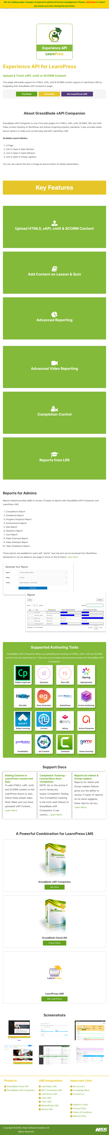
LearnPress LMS (49, 1094)
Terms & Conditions (82, 1112)
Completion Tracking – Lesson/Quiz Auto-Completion (53, 778)
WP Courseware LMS (51, 1090)
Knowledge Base (81, 1090)
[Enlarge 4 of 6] (31, 1048)
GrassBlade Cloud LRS (17, 1086)
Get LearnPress (54, 999)
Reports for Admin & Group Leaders (86, 777)
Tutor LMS (46, 1101)
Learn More (72, 557)
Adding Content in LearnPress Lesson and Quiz (19, 778)
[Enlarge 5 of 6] (66, 1048)
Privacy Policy (79, 1108)
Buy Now (54, 887)
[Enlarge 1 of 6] (31, 1023)
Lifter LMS (46, 1098)
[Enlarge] (102, 566)
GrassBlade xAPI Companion (21, 1090)
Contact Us (78, 1094)
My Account (79, 1086)
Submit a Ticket (80, 1104)
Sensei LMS (47, 1109)
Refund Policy (79, 1116)
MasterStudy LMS (49, 1105)
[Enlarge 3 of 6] (102, 1023)
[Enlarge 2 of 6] (66, 1023)
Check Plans (55, 943)
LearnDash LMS (49, 1086)
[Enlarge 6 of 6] (102, 1048)
